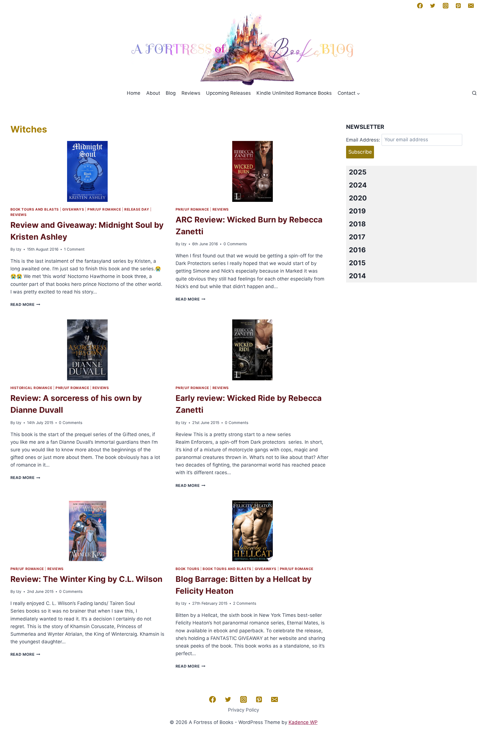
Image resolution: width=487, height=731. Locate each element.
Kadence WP (303, 722)
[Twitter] (432, 5)
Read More (25, 304)
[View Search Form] (474, 93)
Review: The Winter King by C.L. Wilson (86, 579)
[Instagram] (445, 5)
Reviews (190, 93)
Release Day (136, 209)
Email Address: (363, 139)
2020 (358, 198)
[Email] (471, 5)
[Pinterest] (458, 5)
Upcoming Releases (228, 93)
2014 (357, 276)
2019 (357, 211)
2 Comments (244, 603)
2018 (357, 224)
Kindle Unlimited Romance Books (294, 93)
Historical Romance (31, 388)
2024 (358, 185)
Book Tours (188, 569)
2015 (357, 263)
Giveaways (73, 209)
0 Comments (235, 244)
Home (133, 93)
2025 (357, 172)
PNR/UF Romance (104, 209)
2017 (357, 237)
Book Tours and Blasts (34, 209)
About (153, 93)
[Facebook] (420, 5)
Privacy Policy (243, 710)
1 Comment (74, 249)
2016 (357, 250)
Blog (171, 93)
